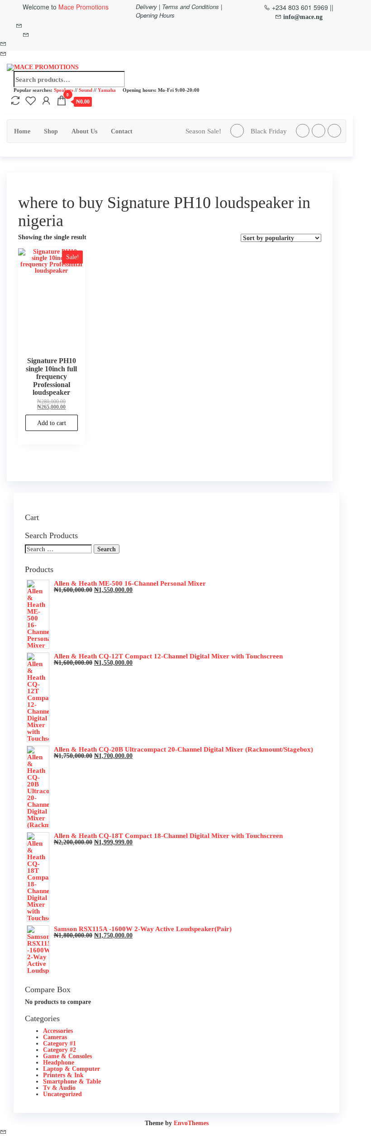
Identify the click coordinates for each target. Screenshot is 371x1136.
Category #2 (59, 1049)
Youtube (334, 130)
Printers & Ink (63, 1075)
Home (22, 131)
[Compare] (15, 100)
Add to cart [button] (51, 423)
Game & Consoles (67, 1056)
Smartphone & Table (72, 1081)
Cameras (55, 1037)
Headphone (58, 1062)
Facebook (237, 130)
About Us (84, 131)
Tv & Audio (59, 1087)
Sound (85, 89)
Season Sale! (203, 131)
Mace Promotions (83, 6)
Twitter (302, 130)
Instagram (318, 130)
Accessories (58, 1030)
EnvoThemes (191, 1123)
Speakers (63, 89)
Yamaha (107, 89)
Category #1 (59, 1043)
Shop (51, 131)
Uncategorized (62, 1094)
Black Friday (269, 131)
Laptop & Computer (71, 1068)
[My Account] (46, 100)
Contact (122, 131)
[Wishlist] (31, 100)
